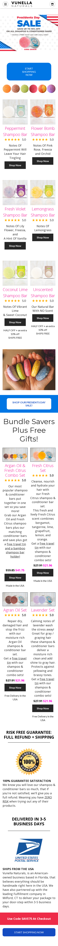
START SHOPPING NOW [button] (29, 71)
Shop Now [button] (15, 165)
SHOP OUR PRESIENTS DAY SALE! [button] (28, 404)
